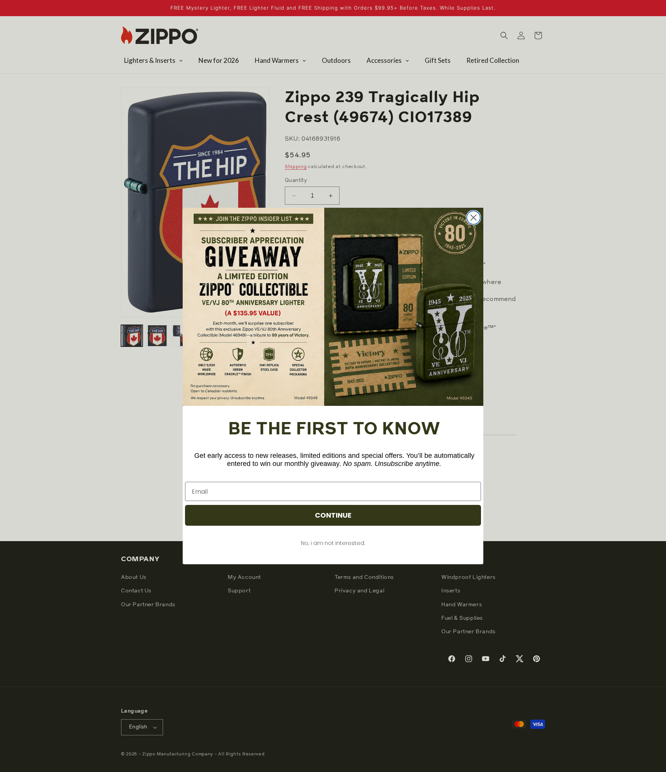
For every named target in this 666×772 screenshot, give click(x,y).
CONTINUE (333, 515)
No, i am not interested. (333, 543)
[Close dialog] (473, 217)
